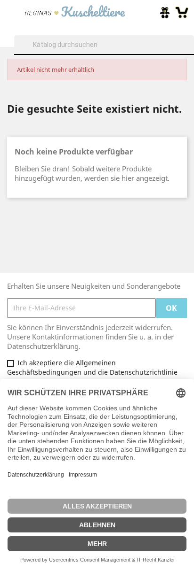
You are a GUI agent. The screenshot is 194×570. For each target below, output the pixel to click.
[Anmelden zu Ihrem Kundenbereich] (165, 12)
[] (190, 53)
